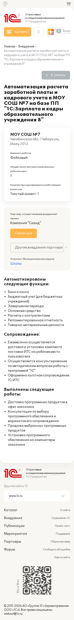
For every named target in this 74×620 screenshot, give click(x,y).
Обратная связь (60, 541)
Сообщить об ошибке (56, 549)
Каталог (10, 510)
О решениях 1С (61, 518)
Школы (16, 264)
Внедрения (26, 46)
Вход (66, 31)
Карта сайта (62, 557)
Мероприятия (15, 534)
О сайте (65, 510)
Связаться (23, 233)
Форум (9, 550)
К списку (58, 75)
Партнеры (12, 542)
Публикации (14, 526)
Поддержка (63, 533)
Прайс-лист (62, 526)
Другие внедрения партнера (39, 247)
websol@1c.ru (13, 613)
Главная (9, 46)
